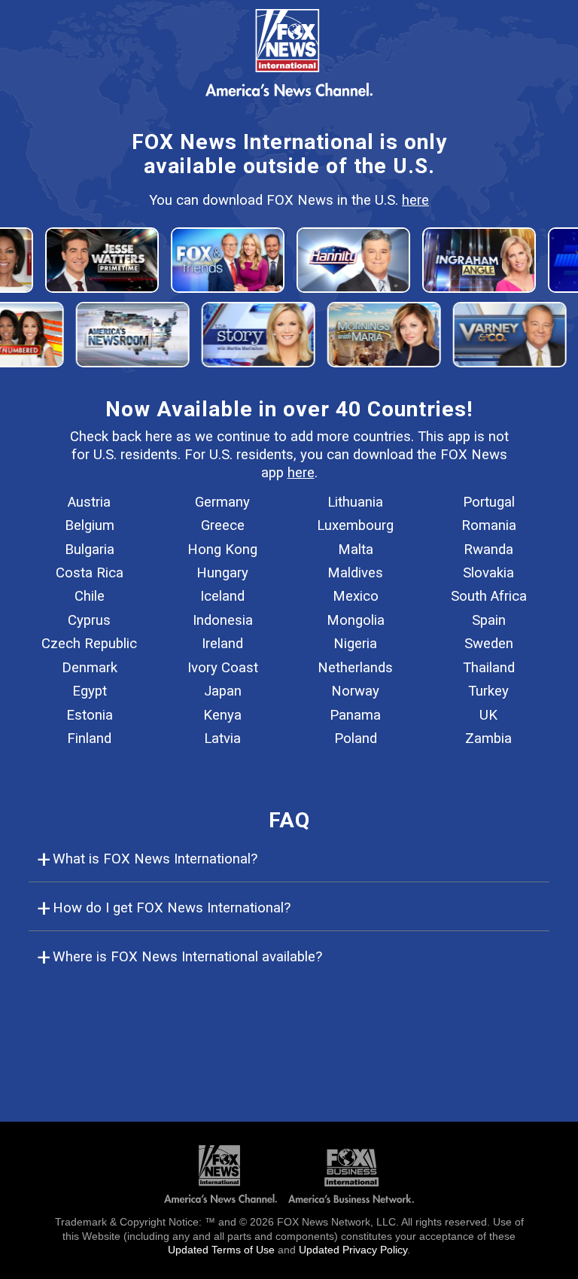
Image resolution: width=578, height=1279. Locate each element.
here (415, 200)
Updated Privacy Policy (353, 1250)
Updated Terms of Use (221, 1250)
